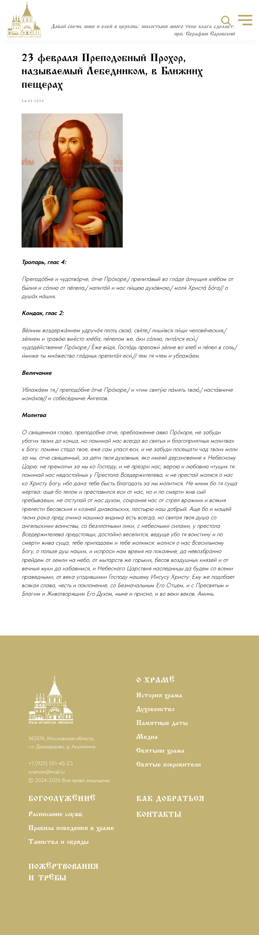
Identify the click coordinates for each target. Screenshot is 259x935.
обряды (78, 842)
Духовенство (155, 709)
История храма (159, 695)
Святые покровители (168, 764)
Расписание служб (55, 814)
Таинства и (46, 842)
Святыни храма (160, 751)
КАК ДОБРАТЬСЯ (170, 799)
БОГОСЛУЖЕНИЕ (62, 799)
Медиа (147, 737)
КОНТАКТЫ (158, 815)
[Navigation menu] (245, 20)
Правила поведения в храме (71, 828)
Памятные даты (162, 723)
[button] (226, 20)
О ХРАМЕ (155, 680)
